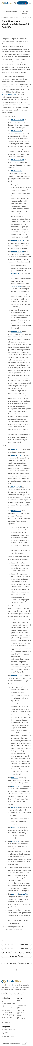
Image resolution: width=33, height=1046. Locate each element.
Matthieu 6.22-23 (17, 120)
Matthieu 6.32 (16, 273)
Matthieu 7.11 (16, 487)
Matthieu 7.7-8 (16, 449)
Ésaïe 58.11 (25, 894)
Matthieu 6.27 (16, 171)
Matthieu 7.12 (16, 511)
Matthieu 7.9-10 (17, 455)
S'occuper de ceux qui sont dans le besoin (16, 17)
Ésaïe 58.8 (15, 894)
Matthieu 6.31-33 (17, 252)
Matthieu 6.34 (16, 332)
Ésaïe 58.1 (14, 778)
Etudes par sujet (8, 1036)
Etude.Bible (16, 1043)
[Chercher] (15, 3)
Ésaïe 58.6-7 (16, 841)
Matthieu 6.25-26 (17, 160)
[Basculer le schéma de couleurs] (24, 1043)
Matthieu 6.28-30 (17, 241)
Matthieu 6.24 (16, 131)
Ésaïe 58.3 (15, 807)
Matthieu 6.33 (16, 286)
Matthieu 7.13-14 (17, 676)
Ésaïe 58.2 (15, 786)
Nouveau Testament (7, 1033)
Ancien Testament (9, 1029)
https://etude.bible (9, 95)
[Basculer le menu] (30, 3)
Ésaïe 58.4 (15, 828)
